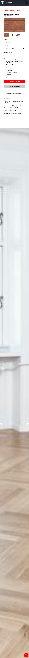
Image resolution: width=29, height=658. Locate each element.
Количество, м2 (8, 52)
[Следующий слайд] (28, 424)
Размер (6, 45)
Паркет (6, 39)
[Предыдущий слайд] (1, 424)
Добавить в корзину (14, 81)
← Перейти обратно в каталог (12, 10)
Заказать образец (15, 86)
